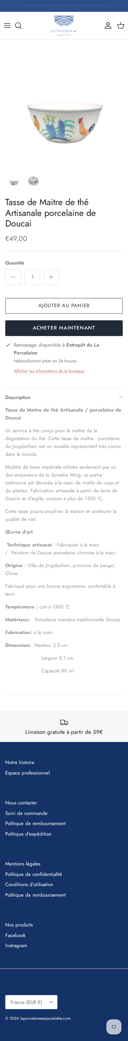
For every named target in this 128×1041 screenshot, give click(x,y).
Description (18, 397)
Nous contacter (21, 802)
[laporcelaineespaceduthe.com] (64, 25)
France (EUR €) (26, 1002)
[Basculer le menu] (7, 25)
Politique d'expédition (28, 834)
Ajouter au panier (64, 305)
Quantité (14, 263)
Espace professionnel (27, 772)
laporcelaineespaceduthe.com (45, 1018)
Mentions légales (22, 863)
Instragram (16, 945)
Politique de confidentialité (33, 874)
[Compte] (106, 25)
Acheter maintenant (64, 327)
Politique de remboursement (35, 823)
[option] (64, 104)
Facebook (15, 935)
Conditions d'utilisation (29, 884)
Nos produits (19, 924)
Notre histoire (19, 762)
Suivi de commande (26, 813)
